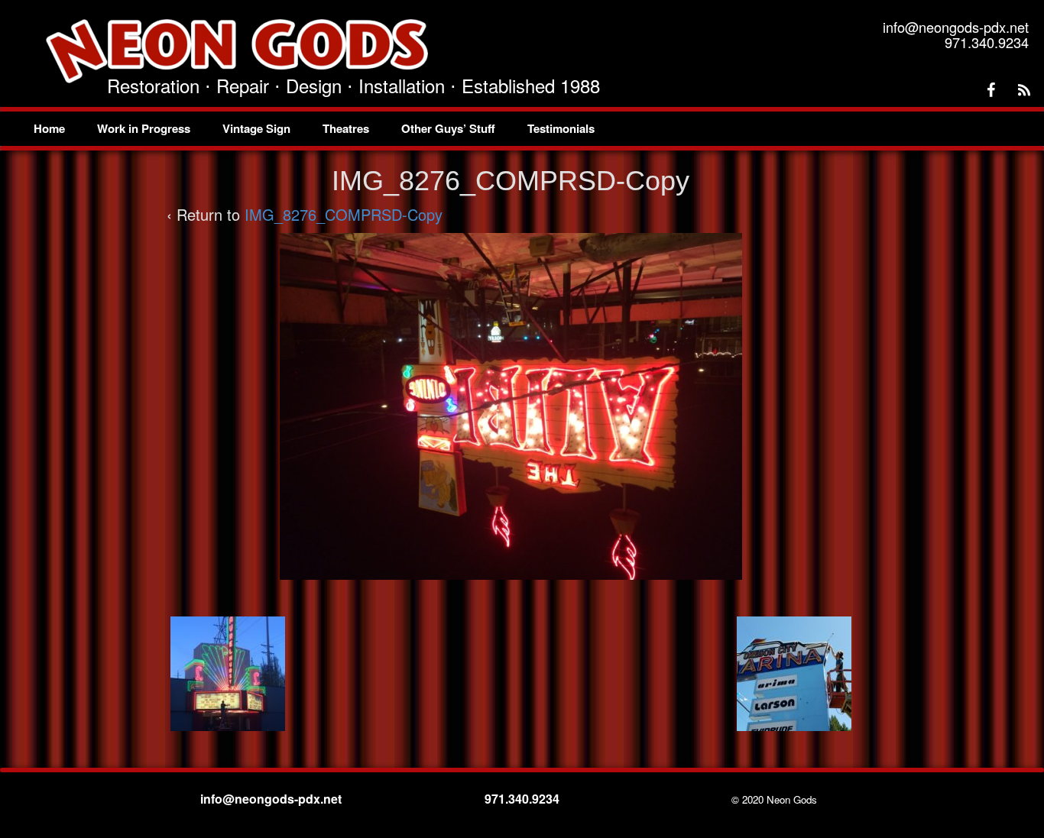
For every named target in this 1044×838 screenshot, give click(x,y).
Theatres (346, 128)
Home (49, 128)
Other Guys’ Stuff (448, 128)
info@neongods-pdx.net (272, 798)
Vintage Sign (256, 128)
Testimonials (561, 128)
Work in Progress (143, 128)
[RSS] (1024, 90)
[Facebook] (990, 90)
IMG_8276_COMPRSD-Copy (344, 214)
